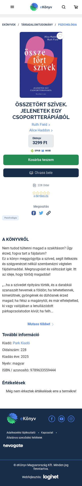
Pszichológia (67, 24)
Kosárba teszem (41, 160)
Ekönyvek (9, 24)
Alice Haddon (40, 130)
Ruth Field (40, 124)
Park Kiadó (21, 343)
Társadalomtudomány (37, 24)
